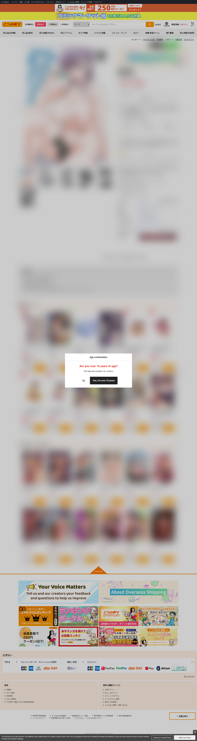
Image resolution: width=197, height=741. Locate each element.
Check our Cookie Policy (162, 737)
